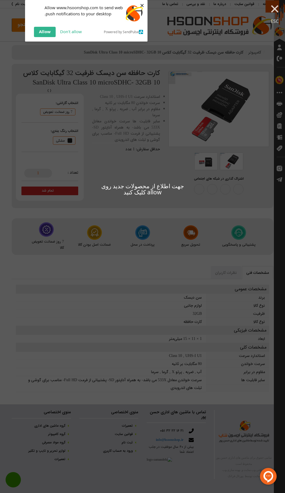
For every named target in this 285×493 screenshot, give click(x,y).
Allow (45, 31)
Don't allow (71, 31)
